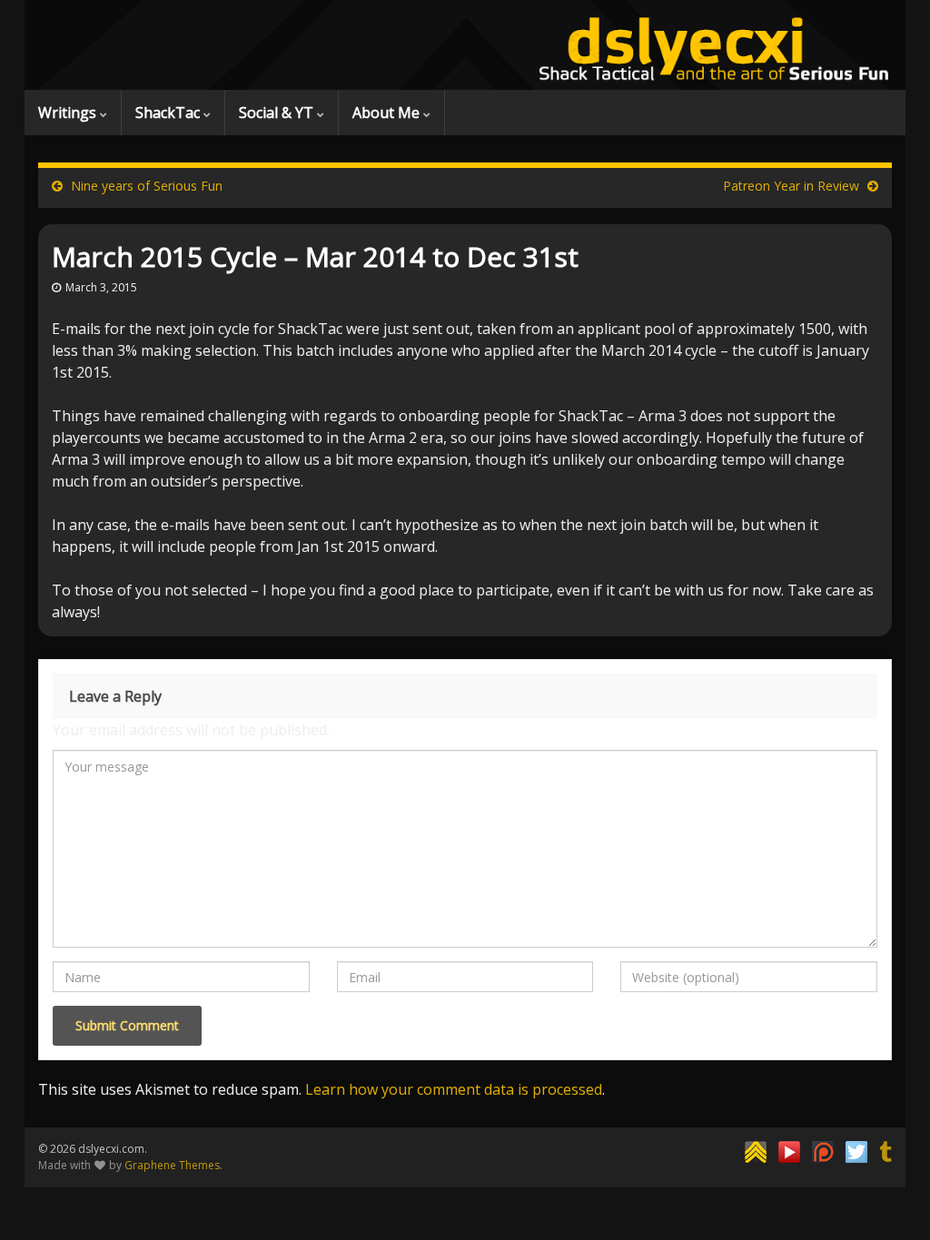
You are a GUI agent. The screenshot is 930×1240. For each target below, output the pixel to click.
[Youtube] (789, 1150)
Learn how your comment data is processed (453, 1089)
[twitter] (856, 1150)
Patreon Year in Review (791, 185)
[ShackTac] (756, 1150)
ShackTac (169, 113)
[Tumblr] (885, 1150)
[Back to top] (889, 1199)
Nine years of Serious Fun (147, 185)
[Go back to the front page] (465, 45)
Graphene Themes (172, 1165)
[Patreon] (823, 1150)
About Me (387, 113)
